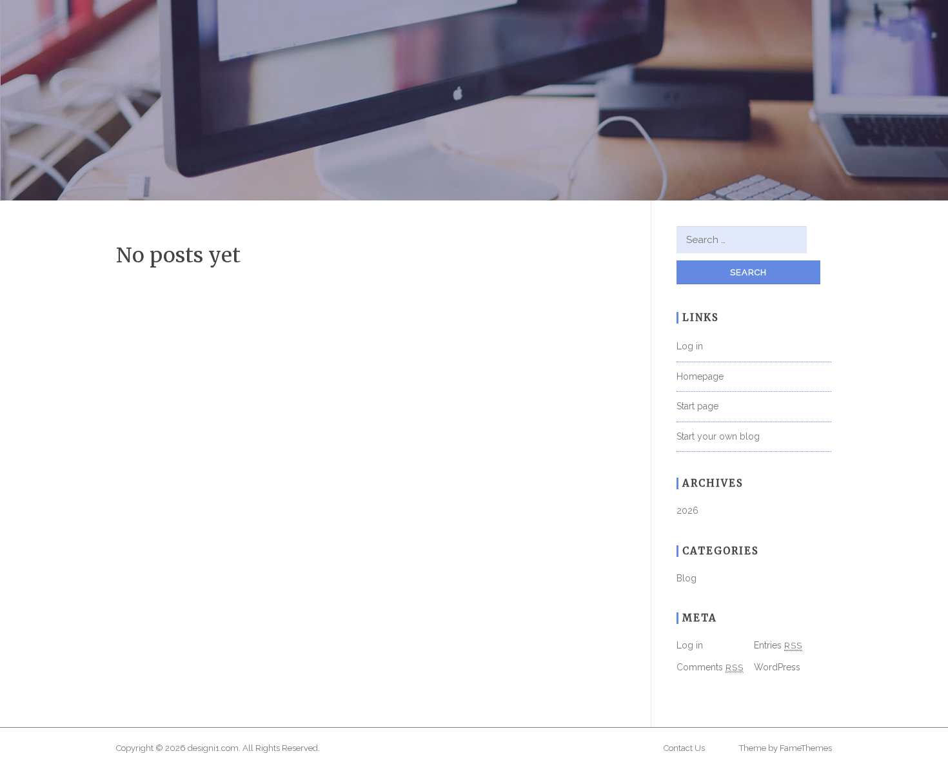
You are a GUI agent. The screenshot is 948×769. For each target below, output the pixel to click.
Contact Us (684, 748)
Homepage (700, 376)
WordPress (777, 667)
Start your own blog (718, 436)
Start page (697, 406)
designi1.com (213, 748)
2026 (687, 510)
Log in (689, 346)
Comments (710, 667)
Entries (778, 645)
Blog (686, 578)
